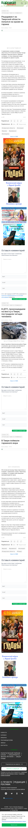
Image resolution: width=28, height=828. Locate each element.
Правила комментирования (9, 787)
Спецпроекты (14, 755)
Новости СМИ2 (14, 136)
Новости (5, 10)
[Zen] (6, 793)
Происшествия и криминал (12, 13)
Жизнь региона (7, 756)
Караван (4, 735)
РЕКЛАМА (5, 784)
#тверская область (8, 128)
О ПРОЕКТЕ (6, 782)
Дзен (14, 124)
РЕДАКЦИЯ (19, 782)
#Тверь (19, 551)
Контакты (4, 745)
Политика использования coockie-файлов (13, 789)
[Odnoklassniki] (17, 793)
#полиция (20, 128)
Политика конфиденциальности (9, 295)
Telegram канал (22, 124)
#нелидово (5, 133)
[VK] (22, 793)
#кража (4, 131)
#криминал (12, 131)
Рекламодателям (7, 740)
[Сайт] (14, 288)
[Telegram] (11, 793)
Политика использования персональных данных (14, 821)
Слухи (3, 755)
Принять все (14, 825)
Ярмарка (4, 737)
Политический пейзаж (10, 753)
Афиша (3, 742)
